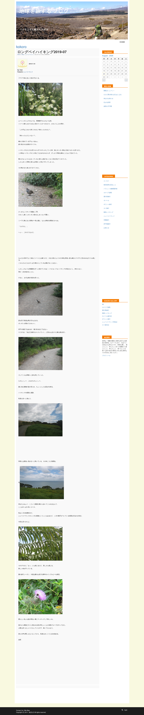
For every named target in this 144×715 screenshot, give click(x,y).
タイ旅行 (106, 208)
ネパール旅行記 (107, 316)
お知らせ (106, 228)
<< (104, 80)
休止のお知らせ (108, 98)
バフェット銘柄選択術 (110, 189)
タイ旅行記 (105, 325)
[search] (122, 710)
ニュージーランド (29, 54)
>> (126, 80)
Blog (23, 54)
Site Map (27, 710)
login (125, 710)
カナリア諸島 (108, 192)
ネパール (106, 200)
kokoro (19, 54)
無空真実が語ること (110, 185)
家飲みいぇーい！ (109, 91)
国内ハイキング (108, 212)
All (103, 304)
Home (122, 42)
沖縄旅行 (106, 220)
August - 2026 (107, 55)
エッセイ (106, 181)
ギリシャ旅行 (108, 204)
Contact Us (19, 710)
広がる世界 (107, 102)
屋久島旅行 (107, 196)
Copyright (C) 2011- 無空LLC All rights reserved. (31, 712)
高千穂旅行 (107, 224)
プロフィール (106, 355)
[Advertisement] (57, 245)
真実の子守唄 (108, 106)
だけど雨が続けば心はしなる (112, 94)
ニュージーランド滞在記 (109, 322)
